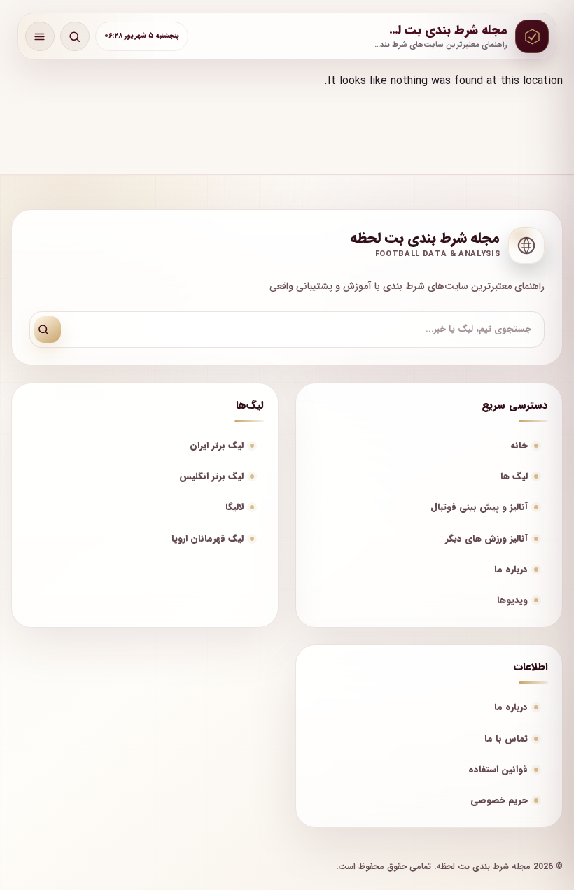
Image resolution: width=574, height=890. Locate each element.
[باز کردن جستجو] (75, 36)
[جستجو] (47, 329)
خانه (519, 445)
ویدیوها (512, 600)
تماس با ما (506, 738)
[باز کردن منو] (40, 36)
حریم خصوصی (499, 800)
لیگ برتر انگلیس (211, 476)
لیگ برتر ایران (217, 445)
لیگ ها (514, 476)
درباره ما (511, 569)
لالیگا (234, 507)
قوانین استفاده (498, 769)
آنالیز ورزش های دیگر (486, 538)
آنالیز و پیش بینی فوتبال (479, 507)
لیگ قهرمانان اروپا (208, 538)
